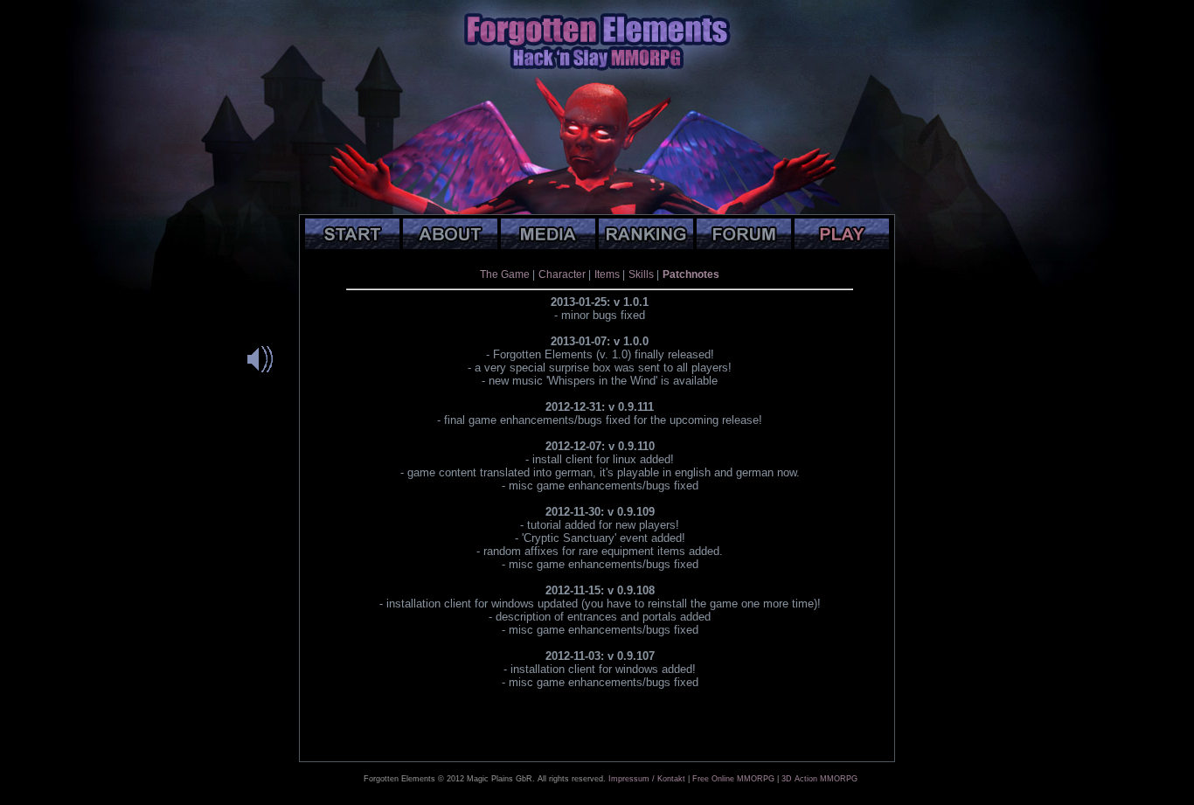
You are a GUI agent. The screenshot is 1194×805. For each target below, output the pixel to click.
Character (562, 274)
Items (607, 274)
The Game (505, 274)
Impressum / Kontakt (646, 778)
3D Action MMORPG (819, 778)
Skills (641, 274)
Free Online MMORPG (733, 778)
